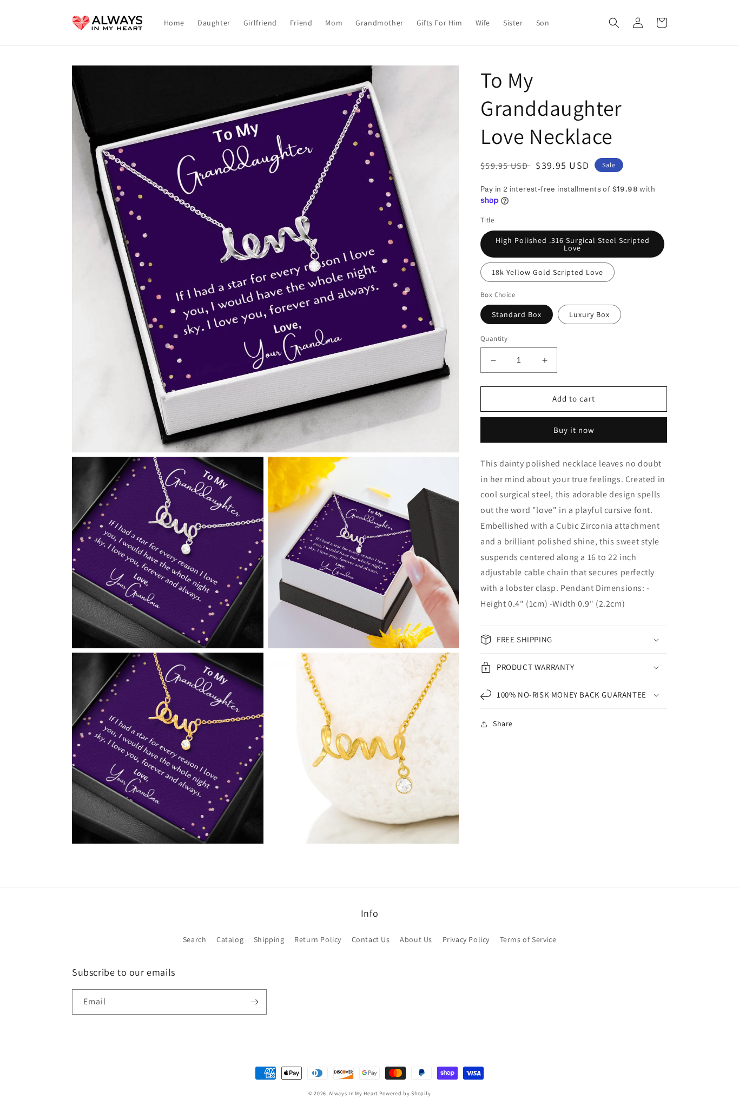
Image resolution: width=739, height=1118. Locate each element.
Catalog (229, 939)
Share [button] (503, 723)
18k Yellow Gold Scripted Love (547, 272)
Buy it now (574, 430)
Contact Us (371, 939)
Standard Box (517, 315)
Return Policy (317, 939)
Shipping (269, 939)
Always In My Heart (353, 1093)
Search (195, 939)
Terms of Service (528, 939)
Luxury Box (589, 315)
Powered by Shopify (405, 1093)
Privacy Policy (466, 939)
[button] (614, 23)
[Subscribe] (254, 1002)
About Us (416, 939)
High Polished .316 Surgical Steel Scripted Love (573, 244)
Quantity (493, 339)
